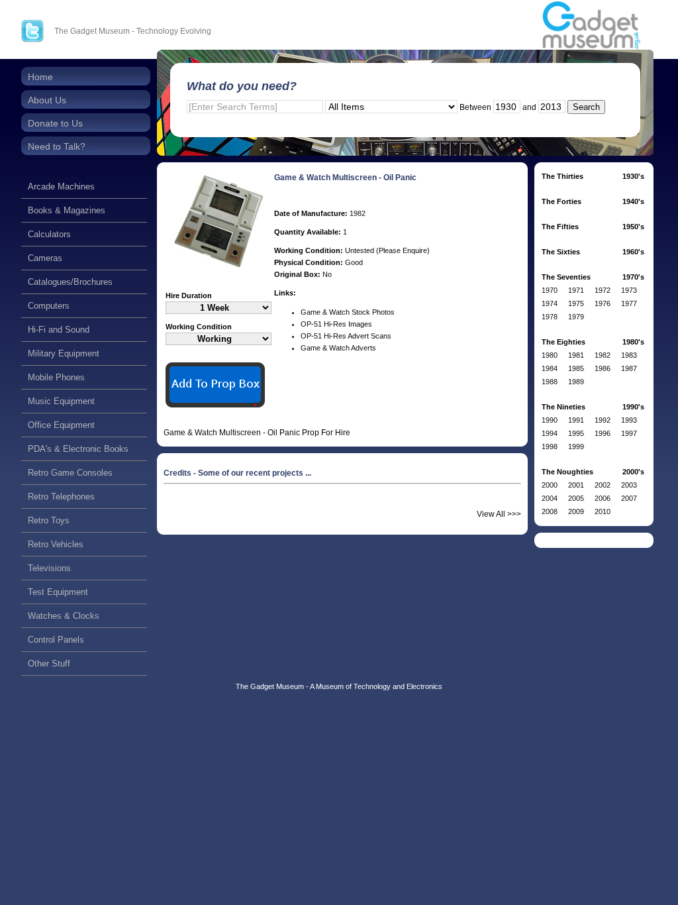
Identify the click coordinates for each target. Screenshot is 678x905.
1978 (549, 317)
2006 (602, 498)
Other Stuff (49, 663)
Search (586, 107)
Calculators (49, 234)
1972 (602, 290)
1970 (549, 290)
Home (40, 77)
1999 (576, 447)
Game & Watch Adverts (338, 348)
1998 (549, 447)
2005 (576, 498)
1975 (576, 303)
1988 (549, 382)
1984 (549, 368)
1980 (549, 355)
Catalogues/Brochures (70, 282)
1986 (602, 368)
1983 (629, 355)
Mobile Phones (56, 377)
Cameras (45, 258)
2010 (602, 511)
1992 (602, 420)
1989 (576, 382)
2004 (549, 498)
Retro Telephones (61, 497)
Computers (49, 306)
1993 (629, 420)
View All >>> (499, 514)
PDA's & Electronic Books (78, 449)
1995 (576, 433)
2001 (576, 485)
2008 (549, 511)
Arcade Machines (61, 186)
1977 (629, 303)
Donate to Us (55, 123)
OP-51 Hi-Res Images (336, 324)
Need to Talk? (56, 146)
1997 (629, 433)
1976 (602, 303)
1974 (549, 303)
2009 (576, 511)
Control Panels (56, 640)
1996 (602, 433)
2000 (549, 485)
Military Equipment (63, 353)
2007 (629, 498)
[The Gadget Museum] (591, 26)
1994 (549, 433)
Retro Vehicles (55, 544)
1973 (629, 290)
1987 (629, 368)
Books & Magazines (66, 210)
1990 (549, 420)
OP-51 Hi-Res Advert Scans (346, 336)
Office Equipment (61, 425)
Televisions (49, 568)
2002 (602, 485)
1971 (576, 290)
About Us (47, 100)
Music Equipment (61, 401)
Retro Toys (49, 520)
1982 (602, 355)
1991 (576, 420)
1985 (576, 368)
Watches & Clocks (63, 616)
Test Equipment (58, 592)
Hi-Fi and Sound (58, 330)
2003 (629, 485)
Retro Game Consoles (70, 473)
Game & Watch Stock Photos (348, 312)
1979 (576, 317)
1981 (576, 355)
